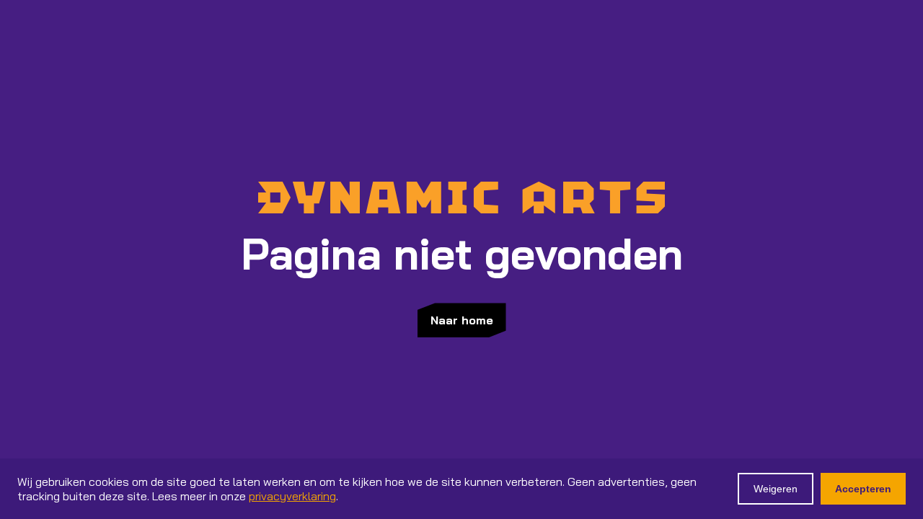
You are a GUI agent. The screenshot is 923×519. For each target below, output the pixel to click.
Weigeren (776, 488)
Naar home (461, 320)
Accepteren (863, 488)
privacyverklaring (292, 496)
